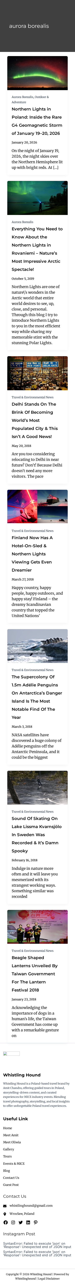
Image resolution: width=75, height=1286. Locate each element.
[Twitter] (20, 1222)
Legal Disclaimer (49, 1278)
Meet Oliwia (12, 1142)
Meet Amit (11, 1135)
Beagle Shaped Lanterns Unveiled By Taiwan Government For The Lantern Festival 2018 (35, 974)
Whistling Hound (22, 1074)
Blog (6, 1171)
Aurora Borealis (22, 97)
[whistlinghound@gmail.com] (27, 1205)
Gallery (8, 1149)
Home (7, 1128)
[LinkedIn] (28, 1222)
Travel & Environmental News (33, 397)
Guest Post (11, 1185)
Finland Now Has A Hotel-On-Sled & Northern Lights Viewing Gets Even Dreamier (32, 554)
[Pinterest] (35, 1222)
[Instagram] (13, 1222)
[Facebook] (5, 1222)
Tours (7, 1156)
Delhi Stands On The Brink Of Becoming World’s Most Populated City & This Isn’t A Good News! (35, 420)
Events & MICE (14, 1164)
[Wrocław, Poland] (18, 1213)
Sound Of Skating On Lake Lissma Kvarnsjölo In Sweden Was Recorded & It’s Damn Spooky (37, 834)
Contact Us (11, 1178)
